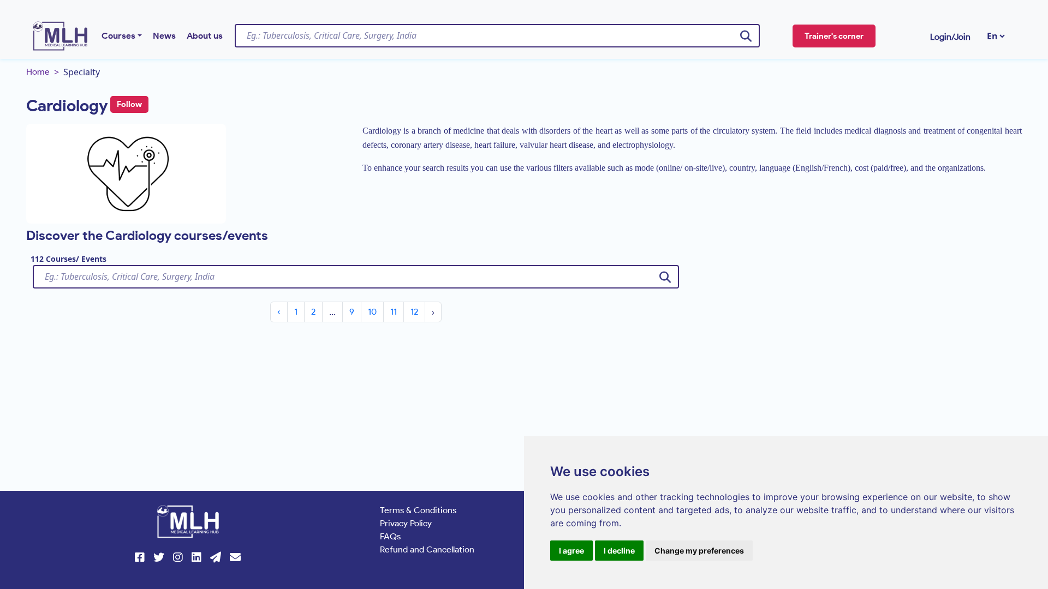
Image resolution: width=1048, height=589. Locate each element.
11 (393, 311)
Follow (129, 104)
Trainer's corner (834, 36)
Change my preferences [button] (699, 550)
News (164, 36)
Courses (118, 36)
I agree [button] (571, 550)
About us (205, 36)
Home (38, 72)
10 (372, 311)
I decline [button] (619, 550)
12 (414, 311)
